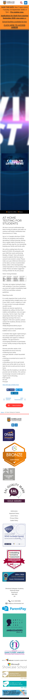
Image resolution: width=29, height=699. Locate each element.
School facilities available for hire (14, 22)
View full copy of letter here (11, 385)
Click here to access (14, 26)
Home (2, 412)
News (21, 212)
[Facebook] (12, 425)
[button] (25, 2)
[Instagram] (16, 425)
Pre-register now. (17, 12)
